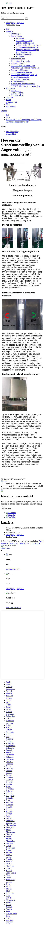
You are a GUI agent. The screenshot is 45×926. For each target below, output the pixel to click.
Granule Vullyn (17, 93)
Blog (8, 104)
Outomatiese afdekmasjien (21, 72)
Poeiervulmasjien (17, 63)
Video (8, 100)
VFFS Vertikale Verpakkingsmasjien (25, 86)
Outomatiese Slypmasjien (21, 61)
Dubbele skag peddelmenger (27, 47)
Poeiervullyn (16, 90)
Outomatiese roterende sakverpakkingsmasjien (20, 78)
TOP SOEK (35, 543)
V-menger (20, 38)
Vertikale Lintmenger (24, 54)
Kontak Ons (11, 106)
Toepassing (10, 88)
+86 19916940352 (13, 608)
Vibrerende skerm (18, 59)
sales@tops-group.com (15, 535)
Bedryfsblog (11, 134)
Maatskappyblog (12, 132)
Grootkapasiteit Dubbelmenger (28, 45)
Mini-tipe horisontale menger (27, 50)
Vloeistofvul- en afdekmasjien (23, 84)
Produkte (9, 31)
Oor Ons (9, 97)
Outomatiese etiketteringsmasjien (24, 75)
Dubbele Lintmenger (24, 40)
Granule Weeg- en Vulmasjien (23, 65)
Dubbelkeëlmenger (23, 52)
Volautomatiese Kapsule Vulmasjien (25, 68)
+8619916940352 (13, 569)
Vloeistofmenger (17, 81)
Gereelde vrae (11, 102)
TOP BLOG (24, 543)
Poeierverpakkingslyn (19, 70)
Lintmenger (15, 34)
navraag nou (6, 508)
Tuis (7, 29)
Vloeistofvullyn (17, 95)
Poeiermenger (16, 36)
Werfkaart (14, 543)
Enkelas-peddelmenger (25, 43)
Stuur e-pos (5, 548)
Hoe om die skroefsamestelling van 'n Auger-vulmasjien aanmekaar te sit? (24, 120)
